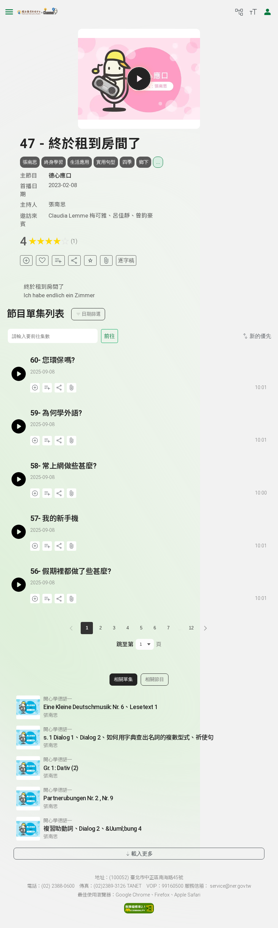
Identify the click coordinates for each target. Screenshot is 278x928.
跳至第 (125, 644)
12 (191, 627)
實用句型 (105, 162)
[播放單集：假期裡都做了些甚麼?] (18, 585)
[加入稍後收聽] (26, 260)
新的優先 (260, 336)
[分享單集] (74, 260)
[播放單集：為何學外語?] (18, 426)
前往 (109, 336)
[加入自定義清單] (58, 260)
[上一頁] (72, 628)
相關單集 (123, 679)
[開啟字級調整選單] (253, 12)
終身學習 (53, 162)
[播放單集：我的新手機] (18, 532)
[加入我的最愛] (42, 260)
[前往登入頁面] (267, 12)
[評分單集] (90, 260)
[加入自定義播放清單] (47, 387)
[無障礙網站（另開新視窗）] (139, 911)
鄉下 (143, 162)
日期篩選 (91, 314)
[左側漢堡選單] (9, 12)
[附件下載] (106, 260)
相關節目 (154, 679)
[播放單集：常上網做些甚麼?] (18, 479)
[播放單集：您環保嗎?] (18, 373)
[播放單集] (139, 78)
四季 (127, 162)
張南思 (30, 162)
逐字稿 (126, 260)
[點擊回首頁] (37, 12)
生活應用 (79, 162)
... (158, 162)
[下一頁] (205, 628)
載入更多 (142, 853)
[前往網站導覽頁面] (239, 12)
